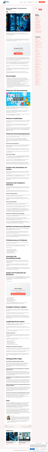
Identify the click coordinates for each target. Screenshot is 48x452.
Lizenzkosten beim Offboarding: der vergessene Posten (37, 25)
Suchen (36, 8)
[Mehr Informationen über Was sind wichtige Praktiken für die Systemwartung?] (12, 436)
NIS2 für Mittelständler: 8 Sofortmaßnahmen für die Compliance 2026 (38, 31)
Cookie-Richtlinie (34, 450)
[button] (46, 443)
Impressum (43, 450)
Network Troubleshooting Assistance (37, 67)
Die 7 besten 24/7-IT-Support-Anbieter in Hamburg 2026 (38, 22)
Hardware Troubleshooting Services (37, 51)
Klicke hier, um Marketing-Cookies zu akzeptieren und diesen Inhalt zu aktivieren (18, 99)
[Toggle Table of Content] (10, 37)
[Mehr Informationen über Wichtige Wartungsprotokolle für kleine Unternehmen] (24, 436)
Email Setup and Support (38, 47)
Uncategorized (37, 79)
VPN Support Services (38, 84)
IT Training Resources (38, 62)
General (36, 48)
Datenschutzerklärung (39, 450)
